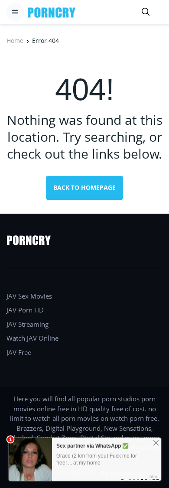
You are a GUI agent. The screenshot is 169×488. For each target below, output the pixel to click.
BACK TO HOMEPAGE (84, 187)
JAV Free (18, 352)
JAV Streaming (27, 324)
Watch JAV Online (32, 338)
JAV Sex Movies (29, 296)
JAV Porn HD (25, 310)
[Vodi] (51, 12)
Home (14, 40)
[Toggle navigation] (15, 11)
